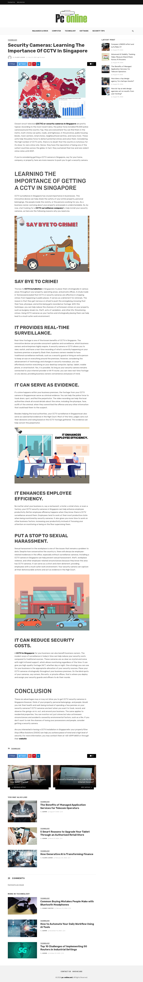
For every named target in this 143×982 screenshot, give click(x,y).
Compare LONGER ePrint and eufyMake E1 (122, 45)
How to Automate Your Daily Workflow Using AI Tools (67, 925)
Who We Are (21, 2)
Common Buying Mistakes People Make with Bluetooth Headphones (67, 903)
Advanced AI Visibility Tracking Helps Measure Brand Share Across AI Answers (123, 56)
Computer (56, 31)
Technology (70, 31)
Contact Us (11, 2)
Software (84, 31)
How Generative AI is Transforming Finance (66, 854)
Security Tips (98, 31)
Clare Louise (20, 57)
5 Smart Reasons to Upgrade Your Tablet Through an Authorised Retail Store (65, 833)
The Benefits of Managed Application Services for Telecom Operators (63, 806)
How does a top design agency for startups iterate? (122, 80)
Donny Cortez (48, 908)
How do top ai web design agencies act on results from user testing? (122, 91)
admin (44, 811)
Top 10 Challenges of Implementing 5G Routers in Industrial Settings (63, 948)
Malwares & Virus (40, 31)
